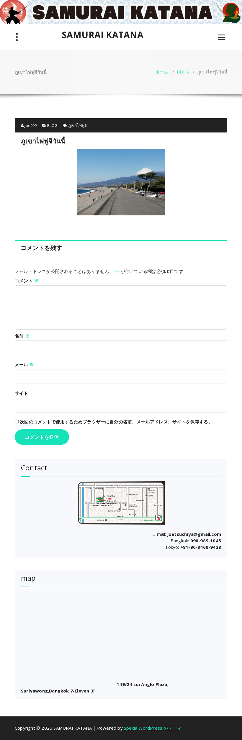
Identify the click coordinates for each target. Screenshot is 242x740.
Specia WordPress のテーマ (153, 728)
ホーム (162, 72)
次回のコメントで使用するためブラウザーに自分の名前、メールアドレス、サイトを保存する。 (116, 422)
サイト (21, 393)
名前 (22, 336)
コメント (26, 281)
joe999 (30, 125)
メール (24, 364)
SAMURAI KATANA (103, 35)
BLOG (183, 72)
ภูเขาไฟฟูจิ (77, 125)
